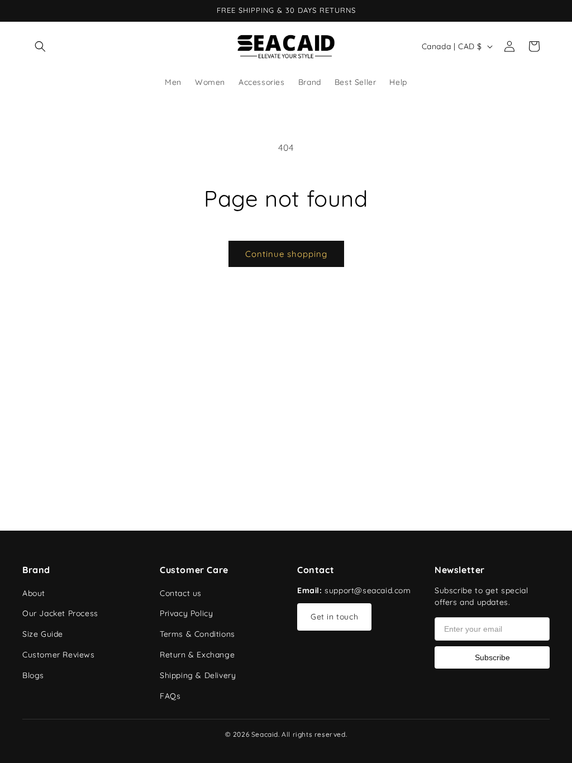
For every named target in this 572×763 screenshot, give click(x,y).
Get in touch (334, 617)
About (33, 593)
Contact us (181, 593)
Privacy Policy (186, 613)
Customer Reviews (58, 655)
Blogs (33, 675)
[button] (40, 46)
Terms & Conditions (197, 634)
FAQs (170, 696)
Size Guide (42, 634)
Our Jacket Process (60, 613)
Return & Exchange (197, 655)
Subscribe (492, 657)
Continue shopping (286, 254)
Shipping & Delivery (198, 675)
